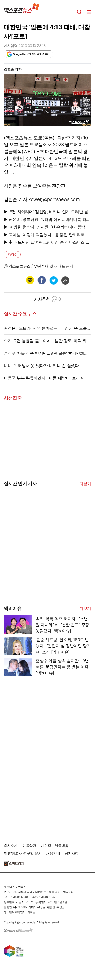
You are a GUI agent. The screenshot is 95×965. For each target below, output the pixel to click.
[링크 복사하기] (65, 280)
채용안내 (53, 853)
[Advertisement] (42, 561)
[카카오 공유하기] (30, 280)
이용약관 (29, 845)
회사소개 (10, 845)
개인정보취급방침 (54, 845)
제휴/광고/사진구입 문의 (23, 853)
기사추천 (47, 299)
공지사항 (71, 853)
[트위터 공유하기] (53, 280)
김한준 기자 (13, 69)
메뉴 (89, 12)
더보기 (85, 483)
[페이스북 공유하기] (41, 280)
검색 (79, 12)
